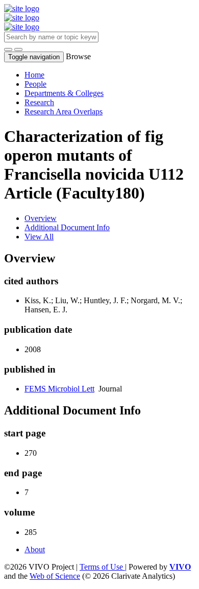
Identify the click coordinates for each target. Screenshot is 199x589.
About (34, 549)
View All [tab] (39, 236)
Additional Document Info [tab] (67, 227)
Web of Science (55, 576)
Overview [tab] (40, 218)
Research (39, 102)
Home (34, 74)
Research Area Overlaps (63, 111)
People (35, 84)
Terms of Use (102, 566)
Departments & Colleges (64, 93)
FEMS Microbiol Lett (59, 388)
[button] (8, 49)
